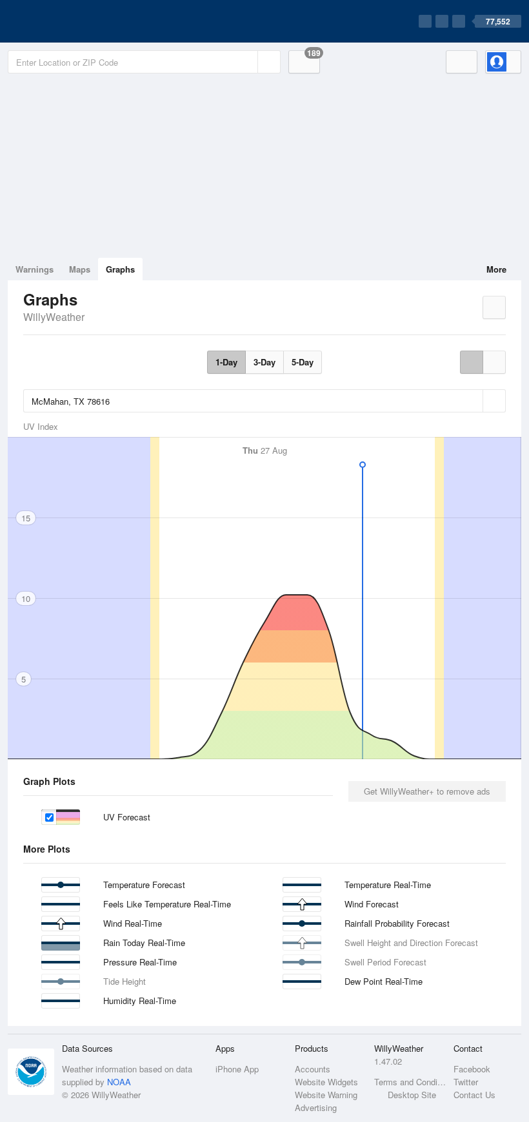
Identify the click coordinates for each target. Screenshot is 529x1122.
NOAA (119, 1082)
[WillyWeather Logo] (68, 21)
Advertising (316, 1107)
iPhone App (237, 1069)
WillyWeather (54, 316)
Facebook (472, 1069)
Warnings (34, 269)
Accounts (312, 1069)
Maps (79, 269)
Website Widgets (326, 1082)
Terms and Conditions (410, 1082)
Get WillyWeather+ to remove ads (427, 791)
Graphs (120, 269)
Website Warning (326, 1094)
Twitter (466, 1082)
